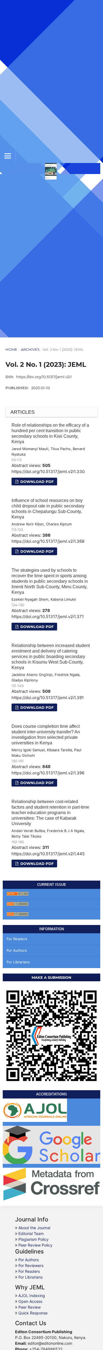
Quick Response (33, 1313)
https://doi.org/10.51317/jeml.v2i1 (44, 377)
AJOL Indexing (31, 1295)
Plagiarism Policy (33, 1239)
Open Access (30, 1301)
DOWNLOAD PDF (36, 481)
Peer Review (29, 1307)
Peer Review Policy (35, 1245)
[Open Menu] (7, 155)
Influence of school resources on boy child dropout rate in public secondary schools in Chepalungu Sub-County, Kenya (48, 508)
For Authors (17, 950)
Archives (30, 349)
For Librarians (18, 962)
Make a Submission (51, 977)
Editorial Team (31, 1233)
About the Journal (34, 1227)
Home (11, 349)
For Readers (17, 939)
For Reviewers (30, 1265)
